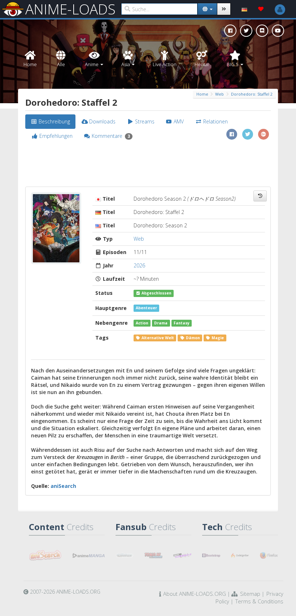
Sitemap (250, 593)
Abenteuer (146, 308)
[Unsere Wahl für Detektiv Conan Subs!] (182, 555)
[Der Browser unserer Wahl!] (269, 555)
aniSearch (63, 485)
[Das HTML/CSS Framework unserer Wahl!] (211, 555)
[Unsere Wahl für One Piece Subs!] (125, 555)
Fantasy (182, 323)
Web (219, 94)
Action (142, 323)
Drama (160, 323)
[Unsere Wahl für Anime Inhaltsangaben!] (45, 555)
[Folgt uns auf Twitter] (246, 30)
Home (202, 94)
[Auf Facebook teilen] (231, 134)
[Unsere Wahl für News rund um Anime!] (88, 555)
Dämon (192, 337)
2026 (139, 265)
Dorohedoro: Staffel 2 (252, 94)
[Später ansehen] (260, 196)
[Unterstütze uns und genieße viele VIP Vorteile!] (261, 9)
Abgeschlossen (155, 293)
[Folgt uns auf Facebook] (230, 30)
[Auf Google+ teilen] (263, 134)
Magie (217, 337)
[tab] (50, 121)
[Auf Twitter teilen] (247, 134)
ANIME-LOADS (70, 9)
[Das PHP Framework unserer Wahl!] (240, 555)
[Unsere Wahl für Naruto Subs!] (153, 555)
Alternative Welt (157, 337)
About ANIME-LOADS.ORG (194, 593)
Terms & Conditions (259, 601)
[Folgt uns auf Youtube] (278, 30)
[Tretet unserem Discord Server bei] (262, 30)
